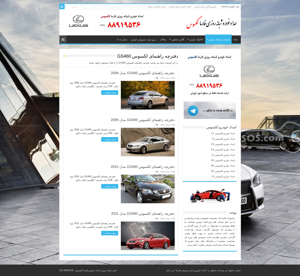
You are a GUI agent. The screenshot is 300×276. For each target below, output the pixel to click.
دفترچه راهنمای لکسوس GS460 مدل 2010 (143, 167)
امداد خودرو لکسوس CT (223, 133)
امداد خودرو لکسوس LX (223, 176)
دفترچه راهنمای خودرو (219, 39)
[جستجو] (62, 6)
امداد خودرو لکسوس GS (223, 149)
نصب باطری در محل (156, 6)
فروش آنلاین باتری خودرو (205, 6)
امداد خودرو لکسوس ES (223, 144)
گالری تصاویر (178, 39)
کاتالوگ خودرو (196, 39)
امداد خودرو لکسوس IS (223, 138)
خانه (235, 39)
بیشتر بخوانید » (109, 92)
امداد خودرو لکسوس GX (223, 171)
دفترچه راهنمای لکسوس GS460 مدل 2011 (143, 213)
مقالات (163, 39)
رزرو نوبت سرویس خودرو (143, 39)
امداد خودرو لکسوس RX (223, 165)
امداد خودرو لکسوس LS (223, 155)
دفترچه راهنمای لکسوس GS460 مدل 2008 (143, 73)
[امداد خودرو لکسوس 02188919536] (210, 22)
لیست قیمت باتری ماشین (180, 6)
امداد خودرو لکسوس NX (223, 160)
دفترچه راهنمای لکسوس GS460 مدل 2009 (143, 120)
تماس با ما (122, 39)
